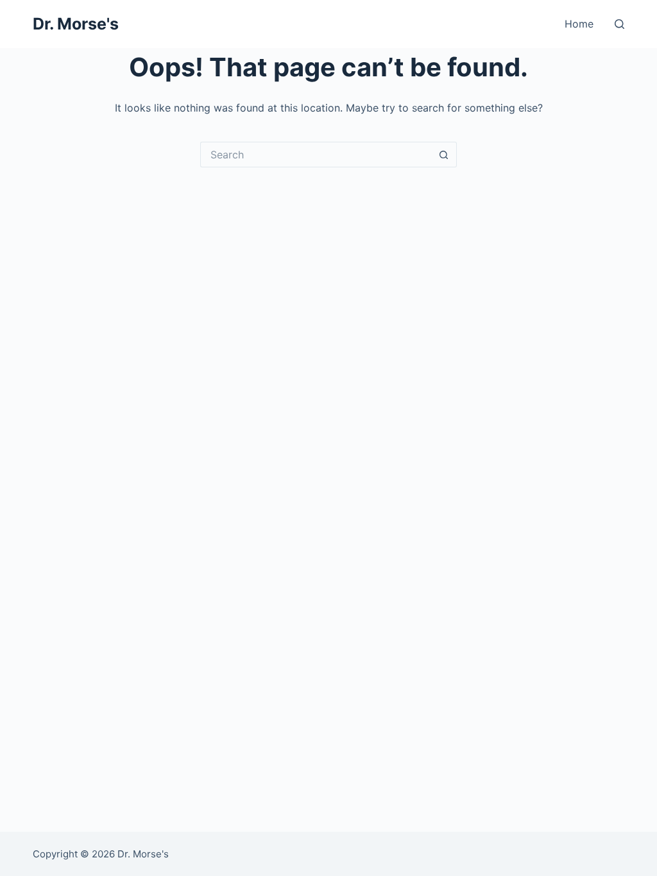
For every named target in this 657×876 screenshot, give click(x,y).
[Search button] (444, 154)
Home (579, 23)
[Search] (619, 24)
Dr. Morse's (76, 23)
